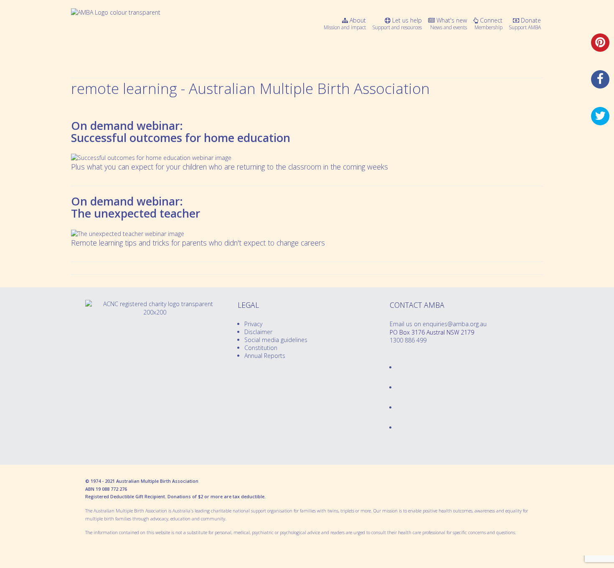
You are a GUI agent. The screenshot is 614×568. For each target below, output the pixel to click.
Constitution (260, 348)
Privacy (253, 324)
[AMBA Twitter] (397, 387)
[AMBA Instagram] (397, 427)
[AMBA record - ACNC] (154, 312)
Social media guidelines (275, 340)
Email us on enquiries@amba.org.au (438, 324)
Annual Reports (264, 356)
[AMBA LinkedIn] (397, 407)
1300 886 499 (408, 340)
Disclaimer (258, 332)
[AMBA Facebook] (397, 367)
